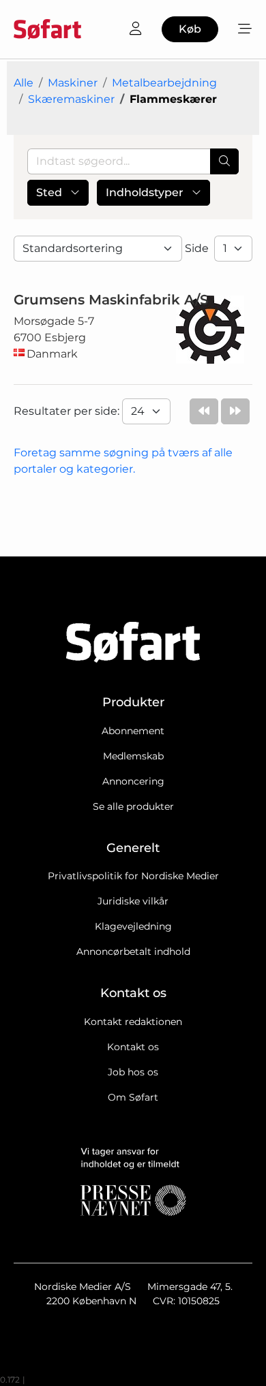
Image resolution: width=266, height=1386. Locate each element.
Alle (23, 82)
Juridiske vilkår (133, 901)
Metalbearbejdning (164, 82)
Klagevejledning (133, 926)
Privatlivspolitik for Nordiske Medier (133, 876)
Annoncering (133, 781)
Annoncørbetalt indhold (133, 951)
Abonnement (133, 731)
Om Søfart (133, 1097)
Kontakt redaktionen (133, 1021)
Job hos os (133, 1072)
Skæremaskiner (71, 99)
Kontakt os (133, 1047)
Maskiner (73, 82)
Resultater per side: (68, 411)
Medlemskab (133, 756)
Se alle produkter (133, 806)
